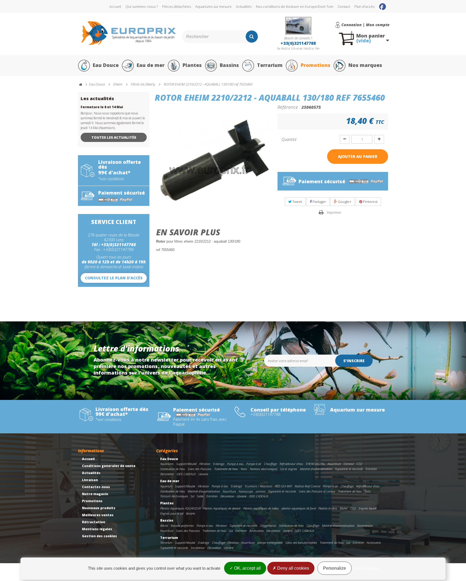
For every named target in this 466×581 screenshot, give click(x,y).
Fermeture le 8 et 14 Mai (102, 107)
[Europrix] (129, 33)
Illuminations (365, 526)
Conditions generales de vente (108, 466)
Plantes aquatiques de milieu (261, 508)
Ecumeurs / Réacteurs (258, 486)
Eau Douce (106, 65)
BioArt (344, 508)
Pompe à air (253, 464)
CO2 (359, 464)
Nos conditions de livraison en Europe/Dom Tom (294, 6)
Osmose (349, 464)
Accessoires (256, 531)
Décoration (167, 474)
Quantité (289, 139)
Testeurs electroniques (263, 469)
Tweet (297, 201)
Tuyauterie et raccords (349, 469)
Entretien (371, 469)
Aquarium (166, 486)
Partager (319, 201)
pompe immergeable (270, 543)
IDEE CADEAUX (186, 474)
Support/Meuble (186, 464)
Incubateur (198, 548)
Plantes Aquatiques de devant (222, 508)
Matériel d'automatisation (316, 469)
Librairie (203, 474)
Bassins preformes (182, 526)
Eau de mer (151, 65)
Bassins (229, 65)
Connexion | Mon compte (365, 24)
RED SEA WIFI (283, 486)
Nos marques (365, 65)
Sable (200, 496)
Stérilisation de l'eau (172, 469)
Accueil (115, 6)
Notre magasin (95, 494)
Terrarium (270, 65)
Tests (244, 469)
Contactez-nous (96, 487)
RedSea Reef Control (307, 486)
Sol (231, 531)
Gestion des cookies (99, 536)
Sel (192, 496)
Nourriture (334, 464)
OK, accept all (247, 568)
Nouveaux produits (98, 508)
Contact (344, 6)
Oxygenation (268, 526)
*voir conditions (111, 178)
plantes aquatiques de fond (299, 508)
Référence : (288, 106)
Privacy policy (366, 568)
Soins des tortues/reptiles (301, 543)
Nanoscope (246, 491)
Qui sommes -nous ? (141, 6)
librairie (190, 513)
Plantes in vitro (327, 508)
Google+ (344, 201)
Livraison (90, 480)
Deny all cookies (292, 568)
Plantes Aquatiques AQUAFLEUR (180, 508)
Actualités (244, 6)
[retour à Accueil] (83, 84)
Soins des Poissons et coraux (317, 491)
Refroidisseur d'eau (291, 464)
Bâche (164, 526)
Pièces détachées (176, 6)
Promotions (315, 65)
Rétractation (93, 522)
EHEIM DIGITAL (315, 464)
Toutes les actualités (113, 137)
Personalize (334, 568)
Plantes (192, 65)
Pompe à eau (235, 464)
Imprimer (334, 212)
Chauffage (270, 464)
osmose (260, 491)
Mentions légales (97, 529)
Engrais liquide (368, 508)
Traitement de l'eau (226, 469)
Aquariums (167, 464)
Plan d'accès (364, 6)
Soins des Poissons (199, 469)
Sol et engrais (288, 469)
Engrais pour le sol (171, 513)
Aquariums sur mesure (213, 6)
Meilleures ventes (98, 515)
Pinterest (370, 201)
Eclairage (218, 464)
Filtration (204, 464)
